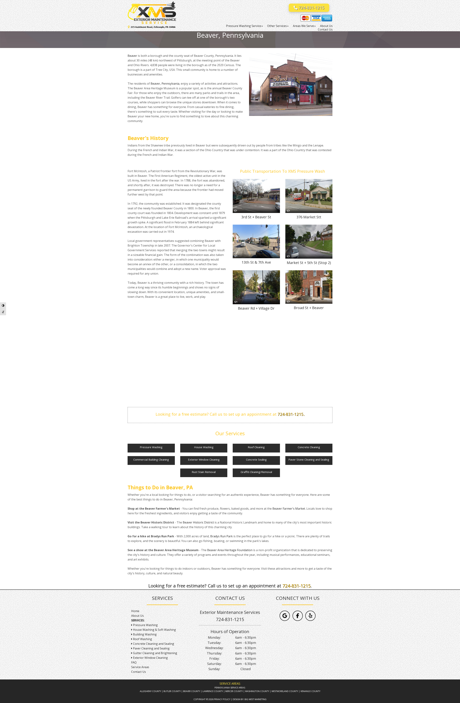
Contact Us (138, 672)
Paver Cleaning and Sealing (151, 648)
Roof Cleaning (256, 447)
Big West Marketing (255, 699)
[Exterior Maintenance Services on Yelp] (310, 616)
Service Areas (140, 667)
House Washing (203, 447)
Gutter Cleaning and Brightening (154, 653)
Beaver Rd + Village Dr (256, 308)
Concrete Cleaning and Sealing (153, 644)
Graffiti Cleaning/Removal (256, 472)
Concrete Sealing (256, 459)
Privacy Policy (222, 699)
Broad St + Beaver (309, 307)
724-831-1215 (311, 7)
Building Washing (144, 634)
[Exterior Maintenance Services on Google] (285, 616)
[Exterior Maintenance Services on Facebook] (298, 616)
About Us (137, 616)
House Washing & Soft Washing (154, 630)
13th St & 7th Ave (256, 262)
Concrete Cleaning (309, 447)
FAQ (134, 662)
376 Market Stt (308, 217)
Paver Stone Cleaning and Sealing (308, 459)
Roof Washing (142, 639)
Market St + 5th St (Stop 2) (309, 262)
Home (135, 611)
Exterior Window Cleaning (204, 459)
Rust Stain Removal (204, 472)
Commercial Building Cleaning (151, 459)
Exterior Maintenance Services (154, 13)
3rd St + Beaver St (256, 217)
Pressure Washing (151, 447)
